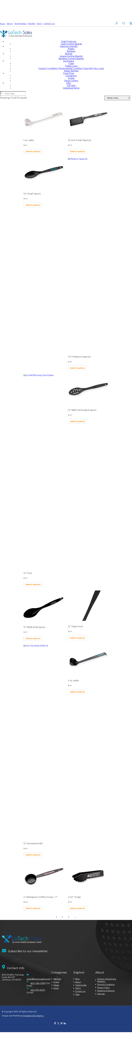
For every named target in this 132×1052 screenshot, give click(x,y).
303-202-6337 (38, 990)
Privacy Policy (103, 987)
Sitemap (101, 994)
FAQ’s (39, 24)
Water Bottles (71, 71)
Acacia (56, 982)
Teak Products (68, 41)
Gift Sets (71, 85)
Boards (68, 53)
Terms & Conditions (106, 984)
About (10, 24)
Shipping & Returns (106, 991)
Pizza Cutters (71, 80)
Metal (56, 988)
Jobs (77, 994)
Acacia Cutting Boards (71, 56)
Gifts (68, 83)
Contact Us (49, 24)
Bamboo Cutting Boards (71, 58)
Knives (71, 78)
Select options (33, 151)
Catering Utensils (68, 46)
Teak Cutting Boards (71, 44)
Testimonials (20, 24)
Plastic (71, 49)
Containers (71, 76)
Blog (2, 24)
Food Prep (68, 73)
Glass (71, 63)
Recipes (31, 24)
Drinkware (68, 61)
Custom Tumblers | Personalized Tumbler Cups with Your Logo (71, 68)
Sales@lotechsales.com (39, 979)
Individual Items (71, 88)
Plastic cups (71, 66)
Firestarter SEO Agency (33, 1016)
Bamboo (71, 51)
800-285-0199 (38, 983)
